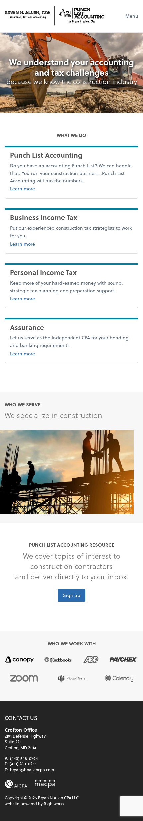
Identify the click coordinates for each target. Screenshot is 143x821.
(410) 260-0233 (23, 764)
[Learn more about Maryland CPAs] (45, 784)
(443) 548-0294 (24, 758)
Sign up (71, 595)
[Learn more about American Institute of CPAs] (16, 784)
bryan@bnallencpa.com (32, 770)
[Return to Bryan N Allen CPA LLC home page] (54, 16)
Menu (131, 15)
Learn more (54, 188)
